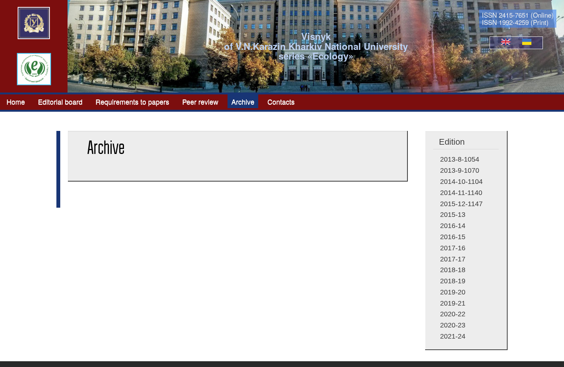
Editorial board (60, 101)
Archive (242, 101)
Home (16, 101)
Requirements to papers (132, 101)
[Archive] (505, 42)
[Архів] (526, 42)
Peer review (200, 101)
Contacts (281, 101)
